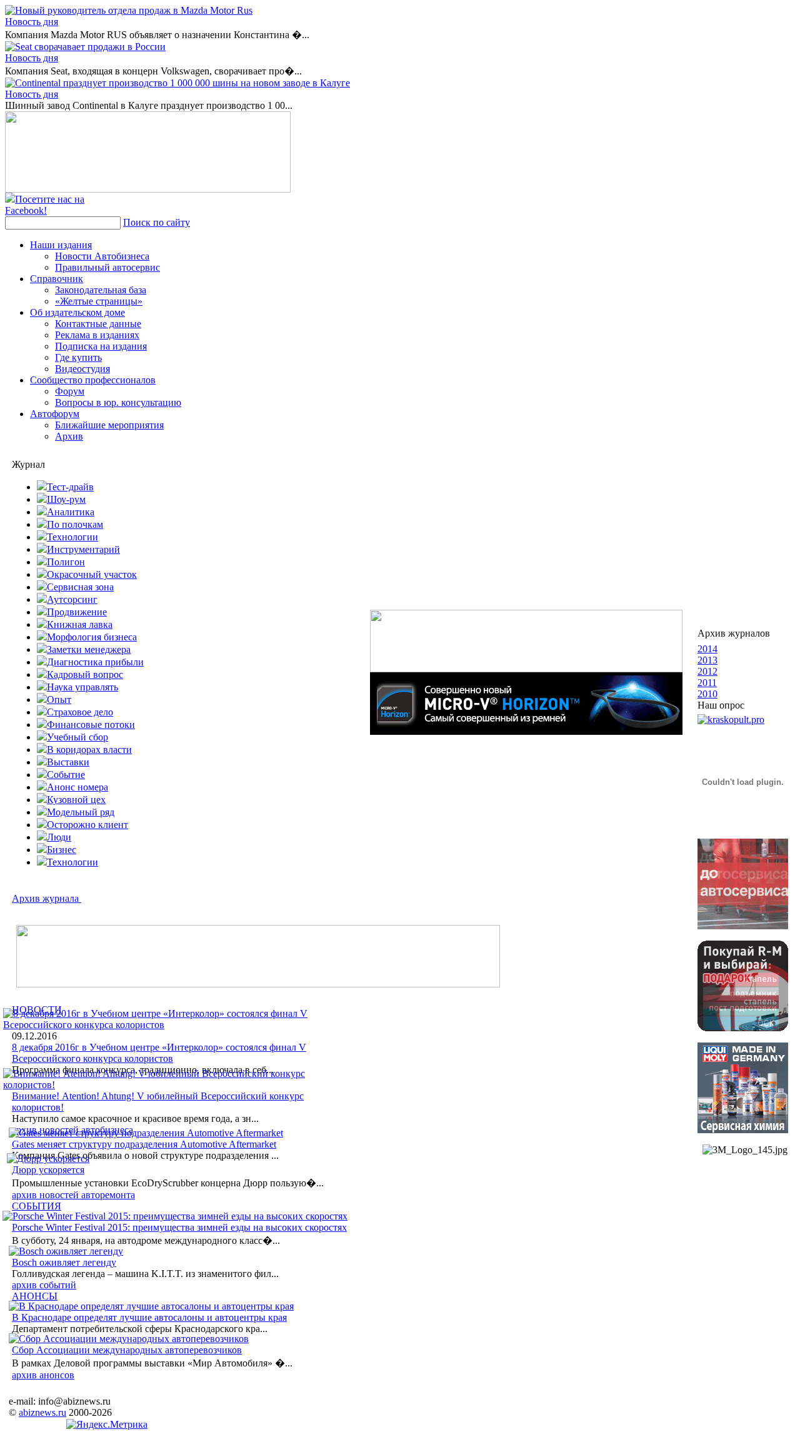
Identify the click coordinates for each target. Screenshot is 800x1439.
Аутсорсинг (72, 599)
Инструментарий (83, 549)
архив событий (44, 1285)
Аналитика (70, 512)
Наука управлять (82, 687)
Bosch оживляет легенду (64, 1262)
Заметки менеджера (89, 649)
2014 (708, 649)
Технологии (72, 537)
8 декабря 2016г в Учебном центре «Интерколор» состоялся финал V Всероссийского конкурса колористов (159, 1053)
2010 (708, 694)
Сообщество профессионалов (93, 380)
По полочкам (75, 524)
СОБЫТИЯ (36, 1206)
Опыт (59, 699)
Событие (66, 774)
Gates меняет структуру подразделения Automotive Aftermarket (144, 1144)
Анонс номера (77, 787)
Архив (69, 436)
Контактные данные (98, 323)
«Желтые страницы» (98, 301)
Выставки (68, 762)
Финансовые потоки (91, 724)
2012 (708, 671)
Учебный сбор (77, 737)
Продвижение (77, 612)
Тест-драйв (70, 487)
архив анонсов (43, 1375)
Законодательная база (100, 290)
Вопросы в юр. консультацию (118, 402)
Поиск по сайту (156, 222)
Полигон (66, 562)
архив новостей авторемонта (73, 1194)
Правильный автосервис (107, 267)
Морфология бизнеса (92, 637)
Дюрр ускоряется (48, 1169)
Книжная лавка (79, 624)
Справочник (56, 278)
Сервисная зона (80, 587)
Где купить (78, 357)
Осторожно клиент (87, 824)
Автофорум (54, 413)
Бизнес (61, 849)
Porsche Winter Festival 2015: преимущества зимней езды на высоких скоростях (179, 1227)
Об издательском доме (77, 312)
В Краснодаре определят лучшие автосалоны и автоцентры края (149, 1317)
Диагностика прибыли (95, 662)
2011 (707, 682)
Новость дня (31, 21)
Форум (69, 391)
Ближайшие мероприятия (109, 425)
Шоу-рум (66, 499)
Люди (59, 837)
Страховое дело (80, 712)
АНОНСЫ (35, 1296)
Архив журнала (46, 898)
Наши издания (61, 245)
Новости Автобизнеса (102, 256)
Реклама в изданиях (97, 335)
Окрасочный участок (92, 574)
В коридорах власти (89, 749)
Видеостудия (82, 368)
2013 (708, 660)
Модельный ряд (80, 812)
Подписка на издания (101, 346)
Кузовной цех (76, 799)
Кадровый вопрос (85, 674)
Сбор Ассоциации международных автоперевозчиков (127, 1350)
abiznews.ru (42, 1412)
